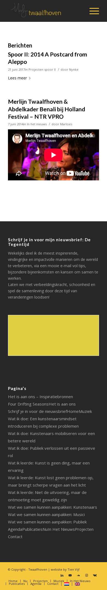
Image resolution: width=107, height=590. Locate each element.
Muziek (85, 411)
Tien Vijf (73, 569)
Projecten (84, 529)
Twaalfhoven (37, 569)
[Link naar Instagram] (87, 575)
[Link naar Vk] (95, 575)
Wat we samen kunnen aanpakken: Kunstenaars (52, 507)
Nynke (73, 69)
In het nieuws (37, 124)
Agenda (15, 529)
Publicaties (32, 529)
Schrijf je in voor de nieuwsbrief (37, 411)
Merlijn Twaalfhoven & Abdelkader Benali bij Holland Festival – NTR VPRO (46, 109)
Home (73, 411)
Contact (15, 536)
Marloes (66, 124)
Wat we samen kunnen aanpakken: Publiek (47, 522)
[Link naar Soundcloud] (78, 575)
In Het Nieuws (61, 529)
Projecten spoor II (42, 69)
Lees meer (17, 78)
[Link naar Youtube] (70, 575)
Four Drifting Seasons (28, 404)
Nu (45, 529)
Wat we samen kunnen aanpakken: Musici (46, 514)
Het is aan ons (62, 404)
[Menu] (91, 11)
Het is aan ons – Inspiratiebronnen (40, 396)
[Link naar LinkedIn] (62, 575)
